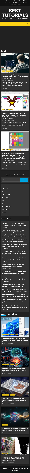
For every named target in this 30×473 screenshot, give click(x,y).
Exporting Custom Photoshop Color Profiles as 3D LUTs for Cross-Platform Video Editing (14, 240)
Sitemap (19, 4)
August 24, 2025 (11, 80)
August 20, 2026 (11, 343)
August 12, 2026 (11, 462)
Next (23, 174)
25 (19, 174)
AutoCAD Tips (6, 2)
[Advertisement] (15, 37)
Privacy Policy (13, 4)
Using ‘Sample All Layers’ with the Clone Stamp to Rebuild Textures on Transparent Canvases (14, 235)
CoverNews (23, 468)
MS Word (13, 2)
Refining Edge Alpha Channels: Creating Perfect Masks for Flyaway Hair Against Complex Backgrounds (14, 246)
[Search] (27, 23)
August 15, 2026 (11, 403)
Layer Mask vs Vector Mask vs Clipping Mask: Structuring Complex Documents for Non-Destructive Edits (14, 273)
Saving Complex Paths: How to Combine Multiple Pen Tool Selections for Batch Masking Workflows (14, 307)
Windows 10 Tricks (22, 0)
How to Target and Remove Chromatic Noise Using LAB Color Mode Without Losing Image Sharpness (14, 301)
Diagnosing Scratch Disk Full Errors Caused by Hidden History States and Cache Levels (14, 285)
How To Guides (9, 71)
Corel (17, 2)
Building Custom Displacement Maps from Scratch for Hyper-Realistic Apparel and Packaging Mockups (13, 266)
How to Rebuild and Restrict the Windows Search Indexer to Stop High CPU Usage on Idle (14, 231)
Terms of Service (23, 2)
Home (4, 0)
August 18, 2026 (11, 373)
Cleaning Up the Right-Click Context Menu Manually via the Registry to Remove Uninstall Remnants (14, 225)
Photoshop (15, 0)
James (4, 80)
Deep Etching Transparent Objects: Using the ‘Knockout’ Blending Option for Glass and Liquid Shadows (14, 253)
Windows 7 (9, 0)
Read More (4, 88)
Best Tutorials (15, 13)
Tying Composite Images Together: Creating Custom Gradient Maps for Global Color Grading (15, 295)
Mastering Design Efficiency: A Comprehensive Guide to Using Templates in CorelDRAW (15, 76)
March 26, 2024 (11, 120)
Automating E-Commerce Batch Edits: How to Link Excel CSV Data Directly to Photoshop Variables (14, 259)
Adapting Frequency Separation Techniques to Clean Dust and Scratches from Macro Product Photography (14, 279)
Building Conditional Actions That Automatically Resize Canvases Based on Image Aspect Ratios (14, 290)
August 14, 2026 (11, 432)
